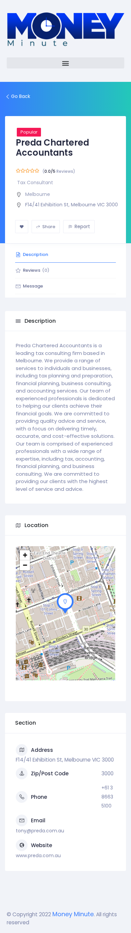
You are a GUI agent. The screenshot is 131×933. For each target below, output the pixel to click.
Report (82, 226)
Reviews (36, 270)
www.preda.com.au (38, 855)
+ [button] (25, 555)
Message (33, 286)
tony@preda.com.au (40, 830)
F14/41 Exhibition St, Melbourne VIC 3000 (71, 204)
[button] (65, 62)
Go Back (20, 96)
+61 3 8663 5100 (107, 796)
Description (35, 254)
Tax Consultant (35, 182)
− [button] (25, 565)
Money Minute (73, 914)
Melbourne (37, 194)
